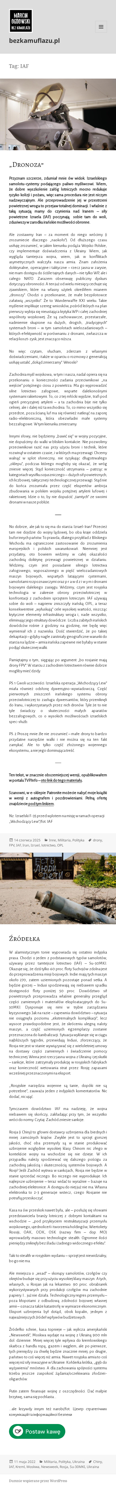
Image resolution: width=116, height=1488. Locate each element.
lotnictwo (48, 845)
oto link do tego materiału (61, 780)
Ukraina (78, 1461)
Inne (52, 840)
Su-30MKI (77, 1466)
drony (97, 840)
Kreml (20, 1466)
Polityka (78, 840)
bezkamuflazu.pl (34, 40)
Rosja (64, 1466)
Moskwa (32, 1466)
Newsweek (49, 1466)
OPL (60, 845)
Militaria (64, 840)
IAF (18, 845)
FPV (11, 845)
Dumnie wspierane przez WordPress (38, 1480)
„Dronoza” (26, 164)
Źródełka (24, 938)
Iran (26, 845)
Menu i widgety (101, 32)
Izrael (35, 845)
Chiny (97, 1461)
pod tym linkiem (41, 804)
